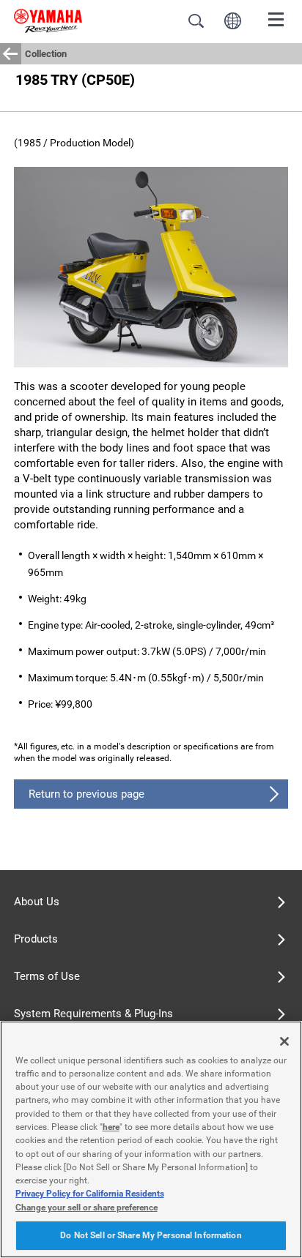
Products (36, 939)
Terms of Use (47, 976)
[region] (151, 1139)
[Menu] (276, 18)
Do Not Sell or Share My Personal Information (150, 1235)
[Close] (284, 1041)
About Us (36, 901)
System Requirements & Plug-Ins (93, 1013)
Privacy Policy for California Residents (89, 1193)
